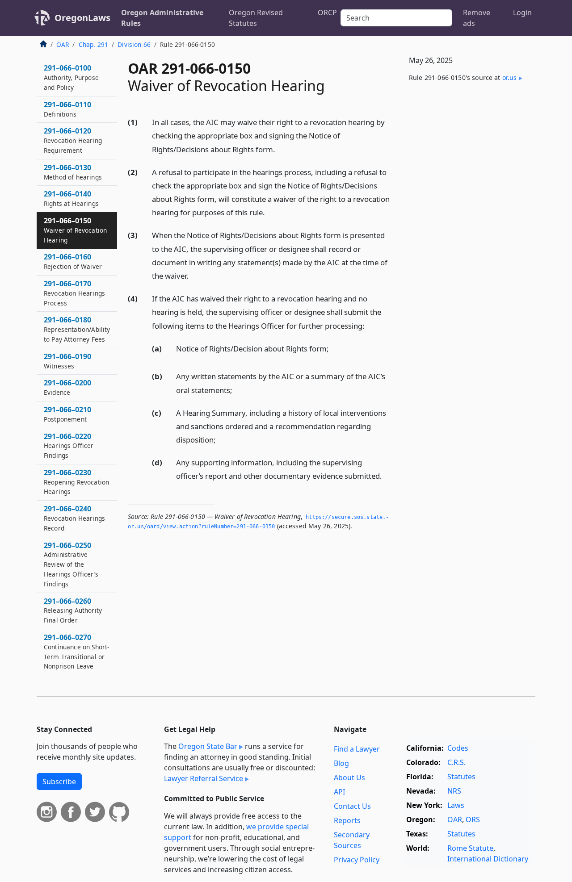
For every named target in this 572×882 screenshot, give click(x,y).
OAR (62, 44)
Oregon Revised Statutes (256, 18)
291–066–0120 (73, 140)
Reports (347, 820)
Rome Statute (470, 848)
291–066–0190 (67, 360)
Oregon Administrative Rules (162, 18)
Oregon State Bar (207, 746)
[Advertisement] (468, 237)
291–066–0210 (67, 414)
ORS (473, 819)
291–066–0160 (73, 261)
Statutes (461, 777)
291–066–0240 (74, 518)
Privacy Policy (356, 860)
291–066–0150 (75, 230)
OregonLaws (82, 18)
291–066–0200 (67, 387)
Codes (457, 748)
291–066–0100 (71, 77)
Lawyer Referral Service (203, 778)
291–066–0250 (71, 564)
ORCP (327, 12)
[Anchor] (280, 149)
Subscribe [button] (59, 781)
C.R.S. (456, 762)
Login (522, 12)
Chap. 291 (93, 44)
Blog (341, 763)
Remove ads (476, 18)
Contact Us (352, 806)
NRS (454, 791)
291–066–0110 (67, 109)
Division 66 (134, 44)
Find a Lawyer (357, 749)
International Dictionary (487, 859)
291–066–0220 (69, 445)
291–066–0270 (76, 651)
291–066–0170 (74, 293)
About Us (349, 777)
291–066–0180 (77, 329)
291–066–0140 (71, 198)
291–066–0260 (73, 610)
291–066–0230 (76, 482)
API (339, 792)
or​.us (509, 77)
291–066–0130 (73, 172)
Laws (455, 805)
